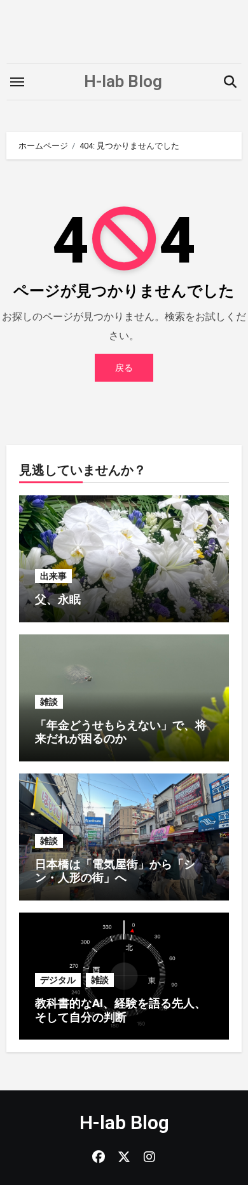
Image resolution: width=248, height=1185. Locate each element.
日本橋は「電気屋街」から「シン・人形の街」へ (115, 871)
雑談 (49, 702)
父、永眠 (58, 599)
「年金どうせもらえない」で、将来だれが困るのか (121, 732)
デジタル (58, 980)
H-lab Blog (123, 81)
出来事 (53, 576)
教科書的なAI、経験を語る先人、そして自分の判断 (120, 1010)
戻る (124, 368)
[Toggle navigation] (17, 82)
